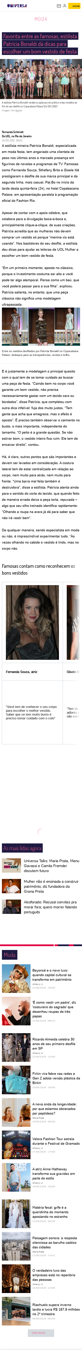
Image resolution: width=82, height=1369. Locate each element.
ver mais (38, 1332)
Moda (41, 19)
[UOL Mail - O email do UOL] (59, 6)
